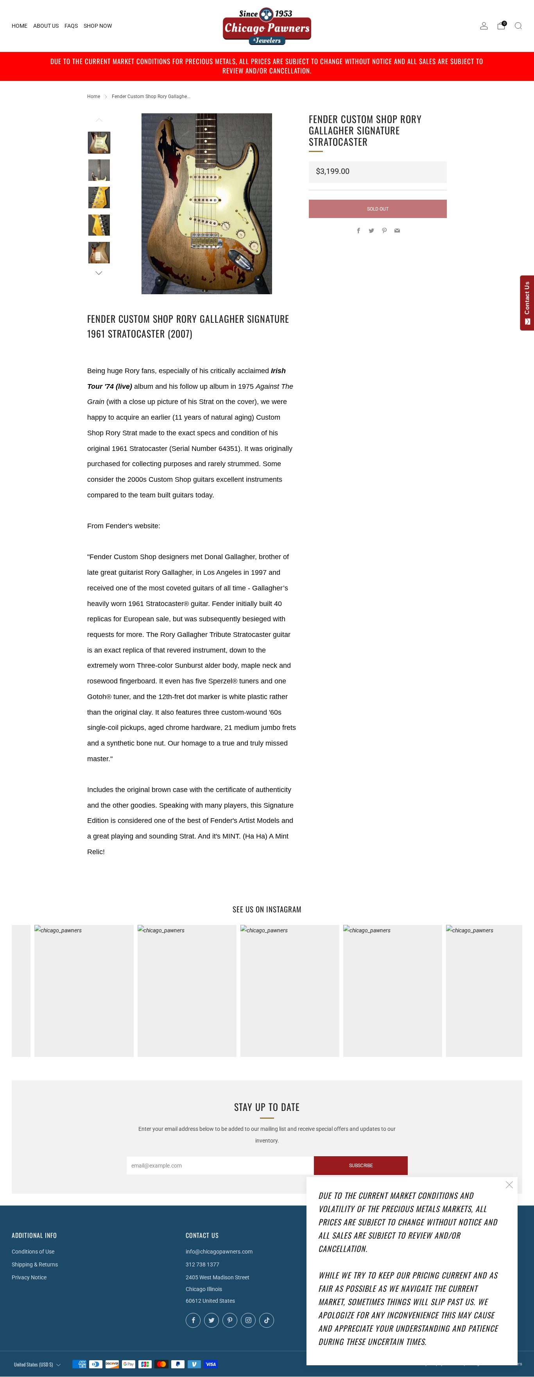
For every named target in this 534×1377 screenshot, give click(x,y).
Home (93, 96)
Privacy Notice (29, 1277)
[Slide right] (99, 273)
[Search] (518, 26)
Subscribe (361, 1165)
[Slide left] (99, 122)
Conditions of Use (33, 1251)
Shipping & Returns (35, 1264)
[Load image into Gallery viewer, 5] (99, 252)
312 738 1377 (202, 1264)
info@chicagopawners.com (219, 1251)
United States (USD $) (33, 1364)
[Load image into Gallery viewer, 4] (99, 225)
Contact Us (526, 299)
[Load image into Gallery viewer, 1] (99, 143)
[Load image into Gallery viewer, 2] (99, 170)
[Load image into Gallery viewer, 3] (99, 197)
